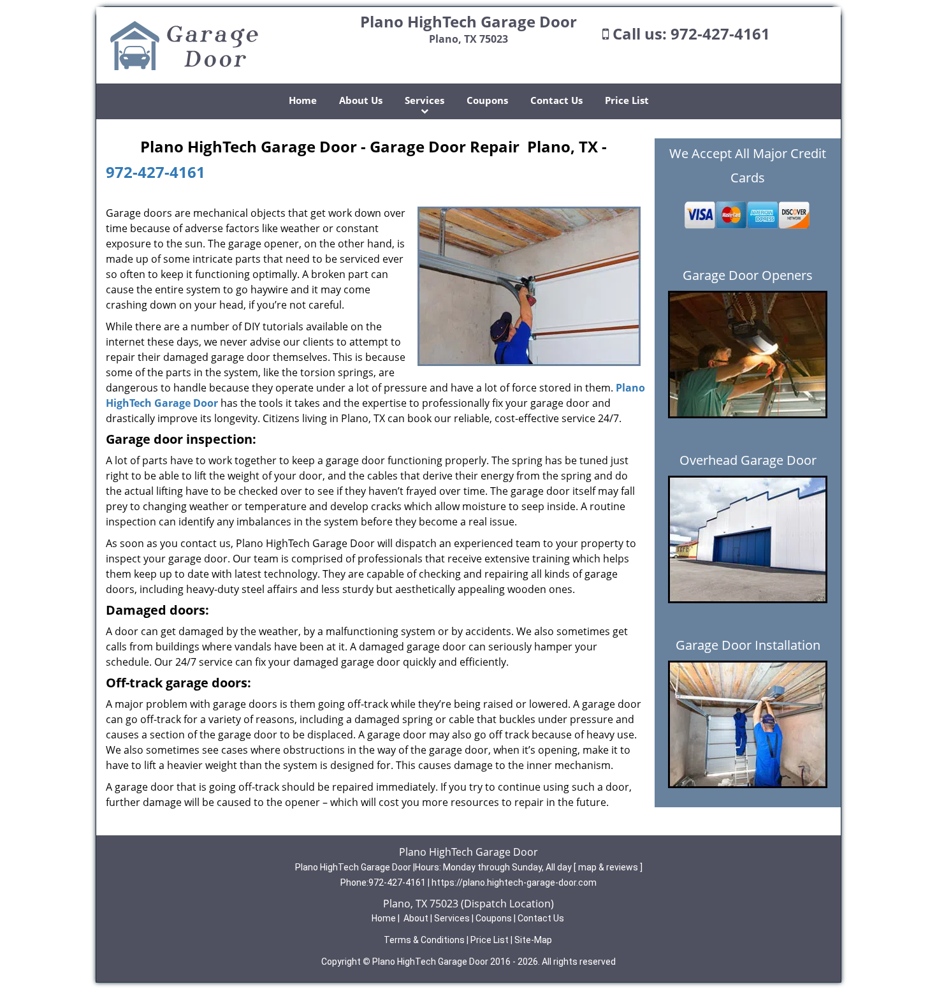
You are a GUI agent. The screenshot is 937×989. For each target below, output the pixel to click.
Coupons (487, 100)
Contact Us (556, 100)
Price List (627, 100)
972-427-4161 (720, 33)
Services (424, 100)
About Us (360, 100)
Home (303, 100)
